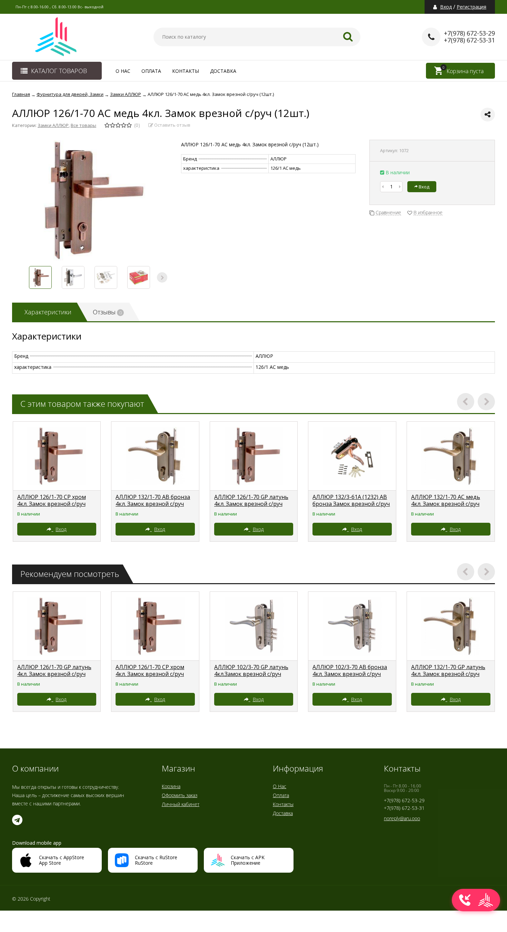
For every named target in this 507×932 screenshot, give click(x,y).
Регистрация (471, 7)
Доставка (223, 71)
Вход (446, 7)
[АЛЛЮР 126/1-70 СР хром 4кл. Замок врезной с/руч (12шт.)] (57, 456)
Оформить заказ (179, 795)
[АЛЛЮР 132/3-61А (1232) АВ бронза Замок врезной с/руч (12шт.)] (352, 456)
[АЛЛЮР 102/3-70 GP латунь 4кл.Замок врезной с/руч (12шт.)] (254, 626)
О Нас (123, 71)
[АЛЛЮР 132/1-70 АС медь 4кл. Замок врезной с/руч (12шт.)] (451, 456)
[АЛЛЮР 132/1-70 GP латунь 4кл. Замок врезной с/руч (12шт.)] (451, 626)
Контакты (185, 71)
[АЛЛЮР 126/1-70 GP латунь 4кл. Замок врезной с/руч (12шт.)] (254, 456)
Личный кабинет (180, 804)
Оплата (151, 71)
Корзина (171, 786)
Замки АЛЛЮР (53, 125)
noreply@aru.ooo (402, 818)
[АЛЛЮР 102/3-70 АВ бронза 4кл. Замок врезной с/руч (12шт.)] (352, 626)
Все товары (83, 125)
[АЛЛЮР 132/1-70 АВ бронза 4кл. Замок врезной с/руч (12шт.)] (155, 456)
